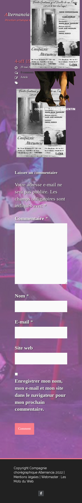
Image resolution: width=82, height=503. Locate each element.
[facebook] (41, 493)
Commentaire (31, 218)
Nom (22, 296)
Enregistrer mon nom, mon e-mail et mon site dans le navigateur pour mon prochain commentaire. (40, 395)
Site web (24, 348)
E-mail (24, 322)
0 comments (26, 72)
